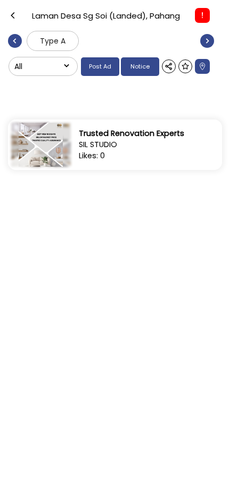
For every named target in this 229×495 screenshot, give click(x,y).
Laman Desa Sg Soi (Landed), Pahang (106, 15)
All (18, 66)
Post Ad (100, 66)
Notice (140, 66)
